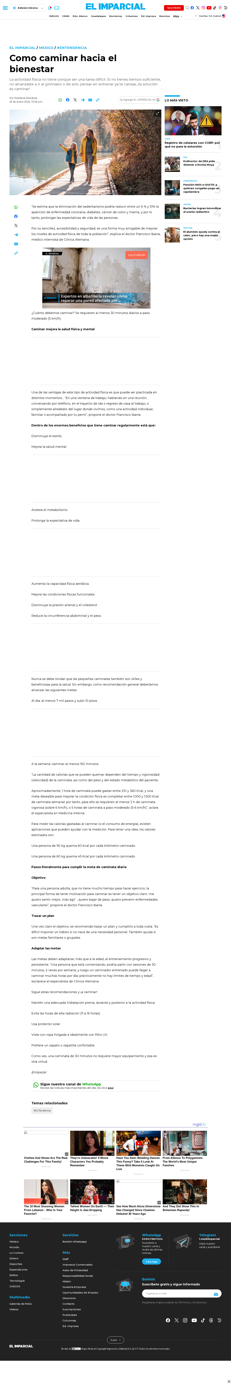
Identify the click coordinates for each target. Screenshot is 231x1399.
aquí (110, 1087)
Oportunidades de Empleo (80, 1292)
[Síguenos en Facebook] (192, 7)
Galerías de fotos (20, 1303)
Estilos (13, 1275)
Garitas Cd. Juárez (210, 16)
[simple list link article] (193, 122)
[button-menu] (5, 8)
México (14, 1241)
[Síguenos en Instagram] (203, 7)
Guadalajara (98, 16)
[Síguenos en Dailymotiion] (220, 1320)
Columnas (131, 16)
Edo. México (80, 16)
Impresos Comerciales (78, 1264)
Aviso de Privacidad (75, 1270)
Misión (67, 1281)
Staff (65, 1259)
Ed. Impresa (148, 16)
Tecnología (17, 1280)
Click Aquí (151, 1261)
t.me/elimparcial (209, 1239)
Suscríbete (174, 7)
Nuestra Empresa (74, 1287)
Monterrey (115, 16)
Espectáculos (18, 1269)
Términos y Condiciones (192, 1302)
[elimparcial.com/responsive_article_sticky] (229, 1381)
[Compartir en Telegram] (82, 100)
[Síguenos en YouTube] (209, 7)
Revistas (164, 16)
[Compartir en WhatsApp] (60, 100)
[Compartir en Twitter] (75, 100)
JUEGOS (54, 16)
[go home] (21, 1346)
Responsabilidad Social (78, 1275)
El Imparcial (22, 48)
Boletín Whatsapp (75, 1241)
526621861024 (152, 1239)
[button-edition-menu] (196, 16)
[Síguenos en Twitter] (198, 7)
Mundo (14, 1247)
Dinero (13, 1258)
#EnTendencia (72, 48)
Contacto (69, 1303)
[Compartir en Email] (90, 100)
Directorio (69, 1298)
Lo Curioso (16, 1252)
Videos (13, 1309)
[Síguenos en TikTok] (214, 7)
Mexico (46, 48)
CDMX (65, 16)
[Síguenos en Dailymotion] (225, 7)
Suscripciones (72, 1309)
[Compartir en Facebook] (67, 100)
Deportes (15, 1264)
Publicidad (70, 1315)
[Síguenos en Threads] (220, 7)
